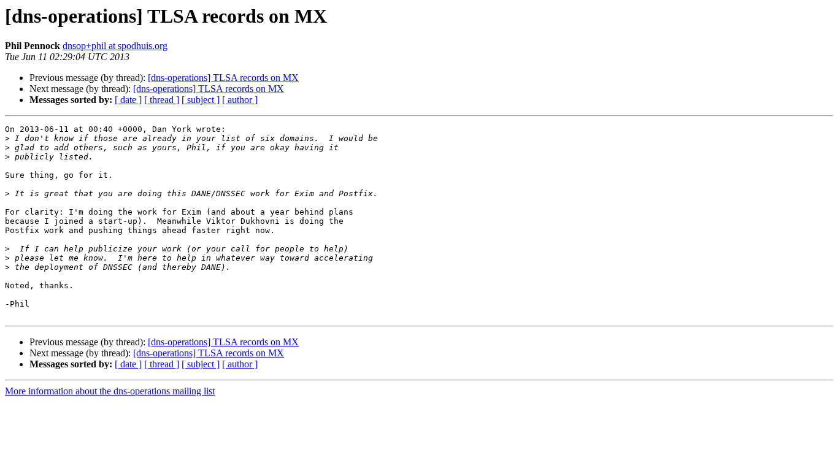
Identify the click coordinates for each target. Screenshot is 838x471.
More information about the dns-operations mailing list (110, 391)
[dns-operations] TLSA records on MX (223, 77)
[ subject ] (201, 99)
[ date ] (128, 99)
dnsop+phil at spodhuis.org (115, 45)
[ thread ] (161, 99)
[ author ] (240, 99)
